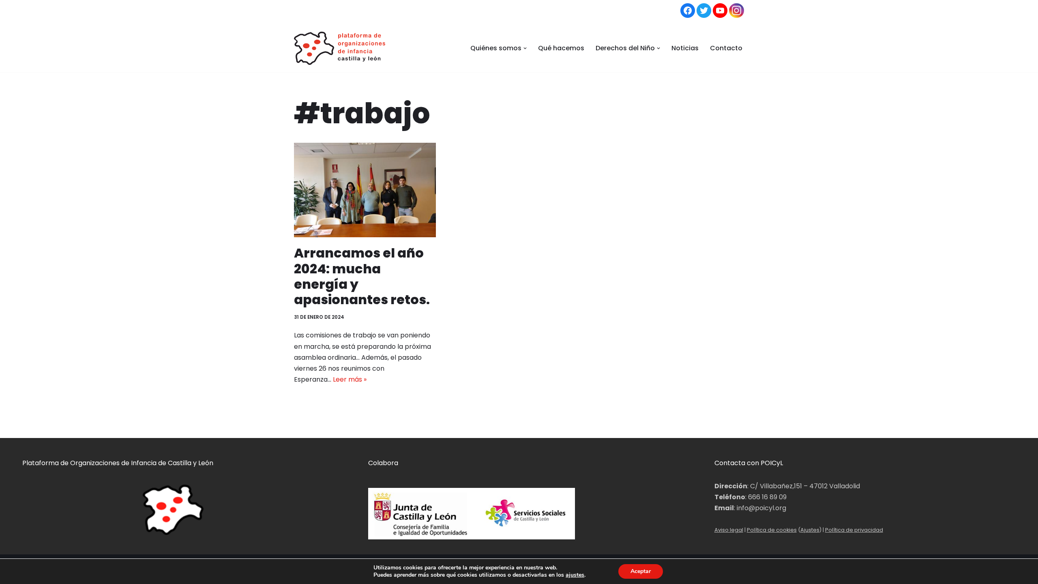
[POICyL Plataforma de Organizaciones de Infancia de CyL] (339, 48)
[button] (525, 48)
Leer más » (350, 379)
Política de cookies (772, 529)
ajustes (575, 575)
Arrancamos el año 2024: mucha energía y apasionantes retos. (362, 276)
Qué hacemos (561, 48)
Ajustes (809, 529)
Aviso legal (728, 529)
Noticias (685, 48)
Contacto (726, 48)
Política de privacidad (854, 529)
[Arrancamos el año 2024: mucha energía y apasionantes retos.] (365, 190)
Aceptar (641, 571)
